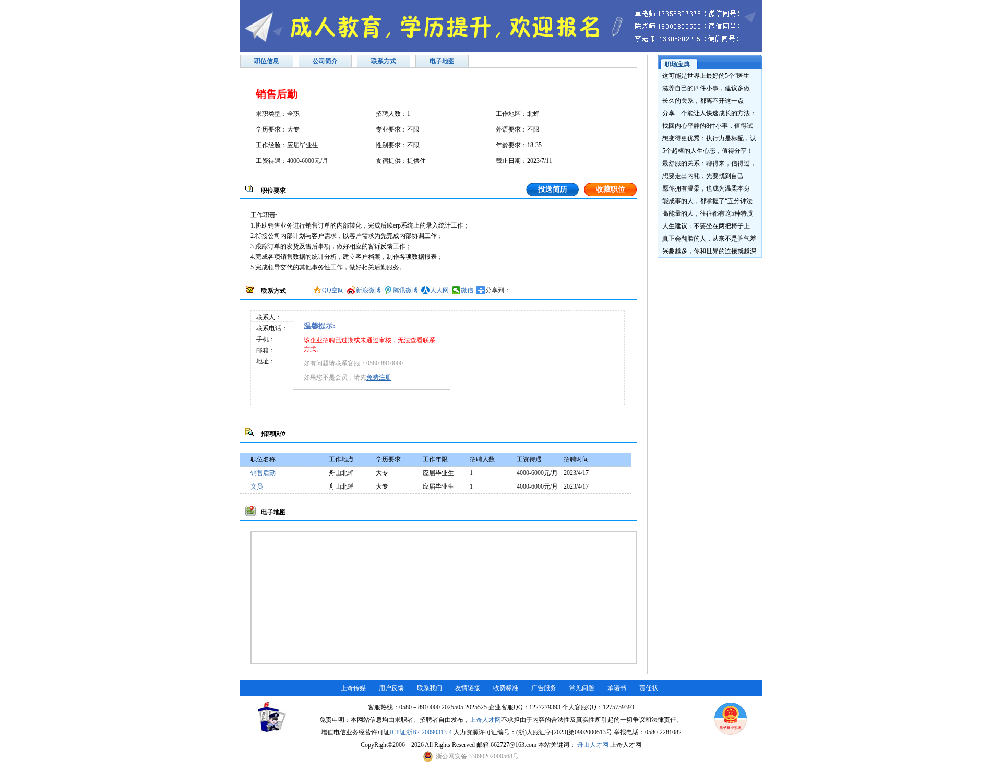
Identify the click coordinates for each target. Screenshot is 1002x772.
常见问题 (581, 688)
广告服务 (543, 688)
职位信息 (266, 61)
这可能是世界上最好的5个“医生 (705, 75)
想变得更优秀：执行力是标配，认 (709, 138)
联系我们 (429, 688)
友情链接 (467, 688)
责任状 (648, 688)
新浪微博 (368, 290)
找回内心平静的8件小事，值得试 (707, 125)
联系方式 (383, 61)
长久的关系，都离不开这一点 (703, 100)
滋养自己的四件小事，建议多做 (706, 88)
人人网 (439, 290)
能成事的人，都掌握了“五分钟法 (707, 201)
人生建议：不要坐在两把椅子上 (706, 226)
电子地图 (442, 61)
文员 (256, 486)
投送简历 (552, 189)
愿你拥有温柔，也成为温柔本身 (706, 188)
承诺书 (616, 688)
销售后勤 (263, 473)
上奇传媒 (353, 688)
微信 (467, 290)
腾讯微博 (405, 290)
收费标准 (505, 688)
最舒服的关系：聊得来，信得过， (709, 163)
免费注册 (378, 377)
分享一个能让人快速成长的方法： (709, 113)
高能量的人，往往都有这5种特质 (707, 213)
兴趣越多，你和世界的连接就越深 (709, 251)
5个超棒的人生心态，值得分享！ (707, 151)
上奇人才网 (485, 719)
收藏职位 (610, 189)
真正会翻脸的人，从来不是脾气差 (709, 238)
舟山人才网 (593, 745)
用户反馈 (391, 688)
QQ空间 (333, 290)
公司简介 (325, 61)
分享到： (497, 290)
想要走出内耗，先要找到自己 (703, 176)
